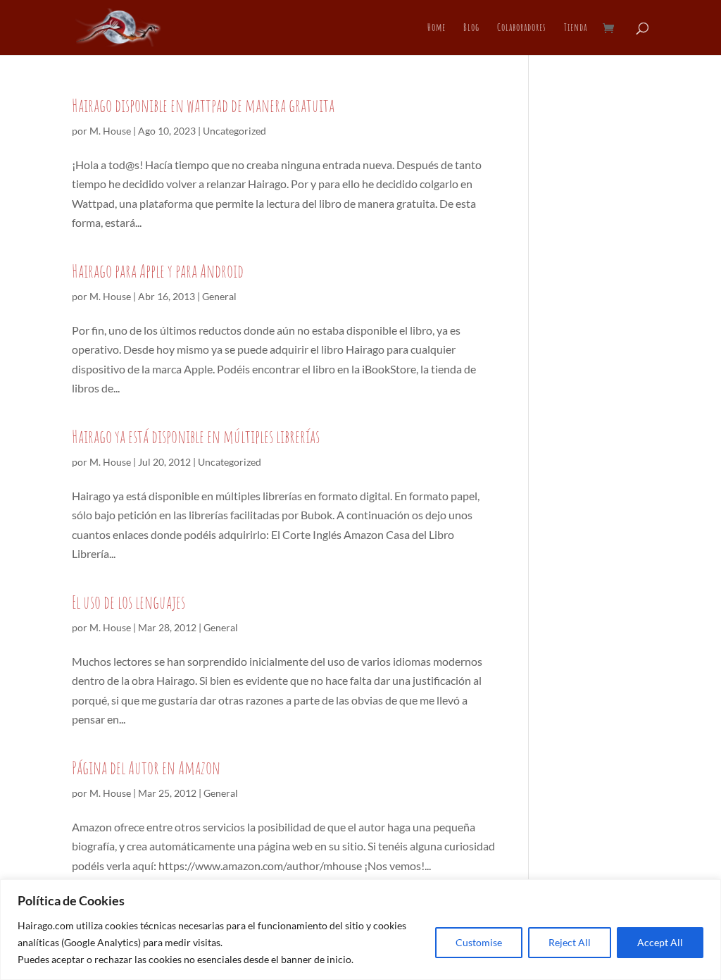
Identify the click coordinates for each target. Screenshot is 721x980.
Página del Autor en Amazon (146, 767)
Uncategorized (234, 131)
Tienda (575, 28)
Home (436, 28)
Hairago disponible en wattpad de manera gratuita (203, 105)
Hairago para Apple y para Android (158, 270)
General (219, 296)
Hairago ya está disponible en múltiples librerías (196, 436)
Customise (479, 942)
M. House (110, 131)
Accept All (660, 942)
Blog (471, 28)
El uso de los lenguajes (128, 601)
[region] (360, 929)
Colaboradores (521, 28)
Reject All (569, 942)
